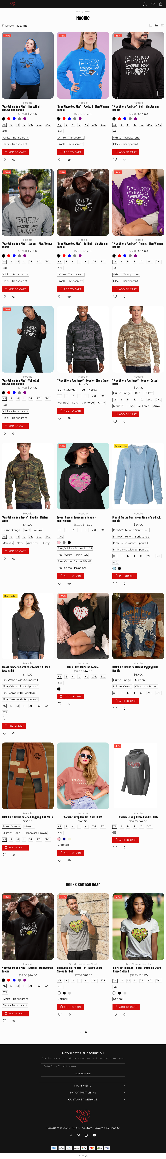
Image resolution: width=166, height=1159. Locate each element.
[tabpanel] (27, 961)
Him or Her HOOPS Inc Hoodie (83, 667)
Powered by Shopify (106, 1127)
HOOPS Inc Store (12, 4)
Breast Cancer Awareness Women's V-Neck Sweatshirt (26, 669)
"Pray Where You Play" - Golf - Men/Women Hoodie (135, 108)
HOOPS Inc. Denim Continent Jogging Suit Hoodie (135, 669)
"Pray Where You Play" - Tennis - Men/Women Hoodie (137, 245)
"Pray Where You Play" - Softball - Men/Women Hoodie (82, 245)
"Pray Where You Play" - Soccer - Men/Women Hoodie (27, 245)
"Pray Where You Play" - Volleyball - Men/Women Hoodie (21, 382)
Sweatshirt (28, 964)
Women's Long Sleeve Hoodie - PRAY (138, 817)
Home (78, 12)
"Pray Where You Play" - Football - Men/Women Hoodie (83, 108)
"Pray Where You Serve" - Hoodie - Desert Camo (135, 382)
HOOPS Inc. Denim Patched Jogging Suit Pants (27, 817)
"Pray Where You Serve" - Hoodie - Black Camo (83, 380)
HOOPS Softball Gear (83, 884)
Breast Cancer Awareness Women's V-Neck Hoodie (136, 519)
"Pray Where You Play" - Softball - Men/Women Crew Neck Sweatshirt (27, 969)
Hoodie (27, 102)
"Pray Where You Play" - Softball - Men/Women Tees (82, 969)
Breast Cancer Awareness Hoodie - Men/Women (76, 519)
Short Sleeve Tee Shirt (83, 964)
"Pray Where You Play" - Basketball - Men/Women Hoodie (22, 108)
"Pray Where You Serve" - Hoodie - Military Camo (25, 519)
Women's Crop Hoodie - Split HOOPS (83, 817)
